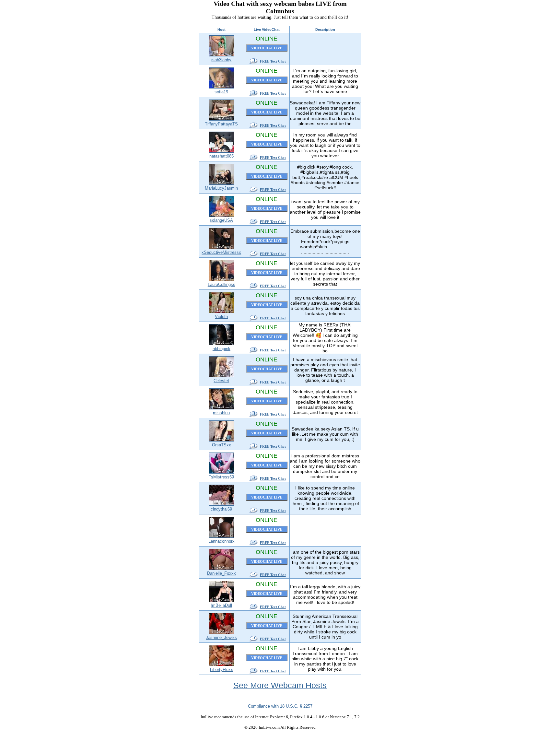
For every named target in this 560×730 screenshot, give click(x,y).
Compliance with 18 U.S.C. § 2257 (280, 706)
